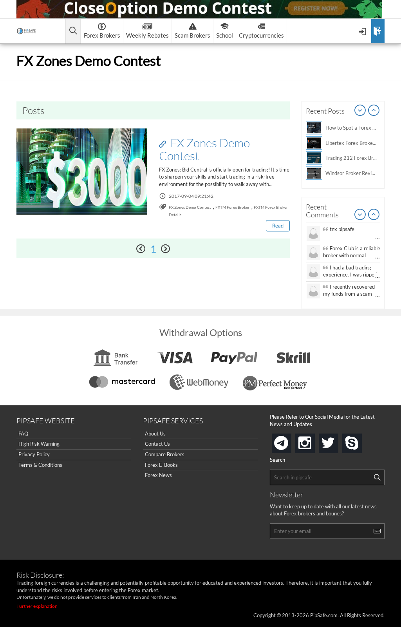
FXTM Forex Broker (232, 207)
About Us (155, 433)
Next (374, 111)
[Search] (377, 477)
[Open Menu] (363, 31)
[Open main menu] (73, 31)
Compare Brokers (164, 454)
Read (278, 225)
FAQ (23, 433)
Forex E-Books (161, 465)
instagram (313, 441)
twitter (336, 441)
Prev (360, 111)
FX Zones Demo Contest (204, 149)
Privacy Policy (34, 454)
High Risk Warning (39, 444)
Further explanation (37, 606)
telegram (289, 442)
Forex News (158, 475)
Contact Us (157, 444)
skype (360, 441)
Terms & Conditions (40, 465)
